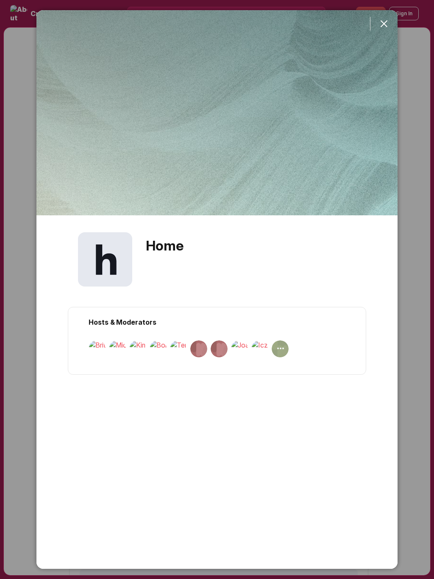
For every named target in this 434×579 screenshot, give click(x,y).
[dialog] (217, 289)
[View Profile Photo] (105, 259)
